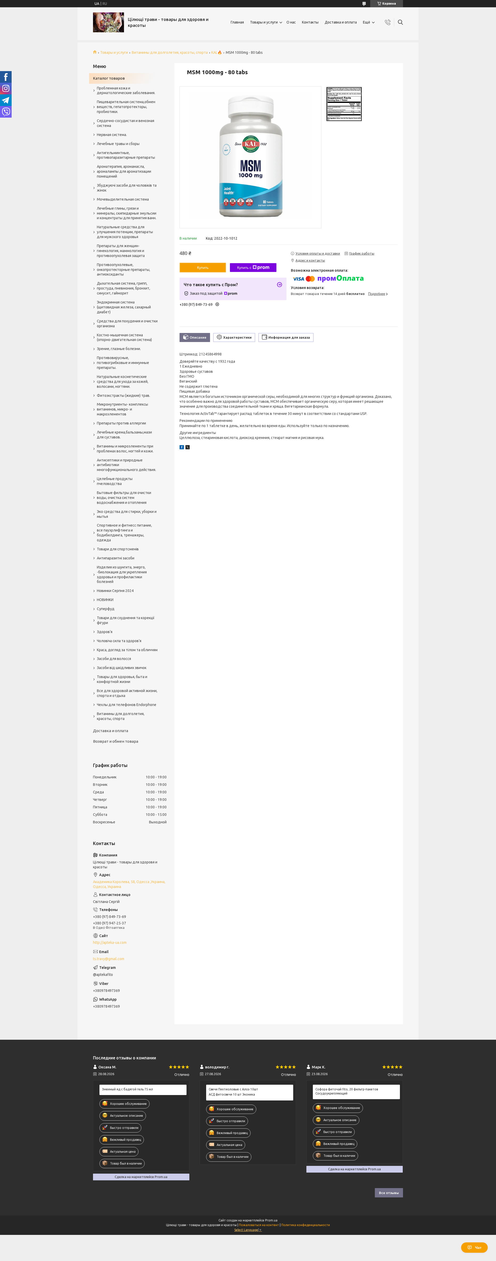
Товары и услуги (264, 22)
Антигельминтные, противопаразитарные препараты (126, 155)
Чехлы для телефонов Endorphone (126, 705)
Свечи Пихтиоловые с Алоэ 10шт (233, 1089)
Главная (237, 22)
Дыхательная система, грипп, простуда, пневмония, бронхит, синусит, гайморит (123, 288)
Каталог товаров (109, 78)
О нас (291, 22)
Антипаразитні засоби (115, 558)
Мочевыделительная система (123, 199)
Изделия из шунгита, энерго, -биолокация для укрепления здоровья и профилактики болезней (122, 574)
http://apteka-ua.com (110, 942)
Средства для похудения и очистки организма (127, 323)
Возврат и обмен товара (115, 741)
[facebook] (182, 448)
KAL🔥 (216, 52)
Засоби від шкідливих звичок (121, 668)
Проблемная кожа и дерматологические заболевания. (126, 90)
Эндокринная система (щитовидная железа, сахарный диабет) (124, 307)
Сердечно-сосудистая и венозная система (125, 123)
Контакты (310, 22)
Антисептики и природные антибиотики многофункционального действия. (126, 465)
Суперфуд (105, 609)
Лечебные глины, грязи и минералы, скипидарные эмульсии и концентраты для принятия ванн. (126, 213)
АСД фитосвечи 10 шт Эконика (232, 1094)
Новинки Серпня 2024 (115, 591)
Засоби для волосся (114, 659)
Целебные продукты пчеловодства (115, 481)
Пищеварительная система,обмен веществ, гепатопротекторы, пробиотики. (126, 107)
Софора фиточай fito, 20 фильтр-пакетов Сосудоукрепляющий (346, 1091)
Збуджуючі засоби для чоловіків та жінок (127, 187)
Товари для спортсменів (118, 549)
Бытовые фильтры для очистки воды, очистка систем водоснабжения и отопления (124, 498)
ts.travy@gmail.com (108, 959)
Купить (202, 267)
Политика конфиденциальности (305, 1225)
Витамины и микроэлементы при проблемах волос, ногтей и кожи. (125, 448)
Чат (478, 1247)
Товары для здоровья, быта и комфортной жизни (122, 679)
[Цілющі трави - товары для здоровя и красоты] (108, 22)
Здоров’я (104, 632)
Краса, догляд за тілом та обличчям (127, 650)
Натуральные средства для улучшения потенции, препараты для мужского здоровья (125, 232)
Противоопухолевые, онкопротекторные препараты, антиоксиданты (123, 270)
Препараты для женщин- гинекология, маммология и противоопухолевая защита (121, 251)
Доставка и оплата (341, 22)
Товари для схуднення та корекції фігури (125, 620)
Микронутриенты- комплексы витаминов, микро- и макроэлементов (122, 409)
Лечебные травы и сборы (118, 144)
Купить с (244, 267)
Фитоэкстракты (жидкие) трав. (123, 395)
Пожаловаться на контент (259, 1225)
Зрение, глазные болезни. (119, 349)
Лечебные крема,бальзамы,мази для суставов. (124, 434)
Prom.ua (271, 1220)
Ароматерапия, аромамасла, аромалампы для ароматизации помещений (124, 171)
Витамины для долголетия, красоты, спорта (170, 52)
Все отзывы (389, 1193)
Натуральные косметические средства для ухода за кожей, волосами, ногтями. (122, 382)
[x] (187, 448)
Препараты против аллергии (121, 423)
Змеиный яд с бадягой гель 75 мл (127, 1089)
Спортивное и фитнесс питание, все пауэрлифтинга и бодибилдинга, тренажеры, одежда (124, 532)
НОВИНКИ (105, 600)
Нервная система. (112, 135)
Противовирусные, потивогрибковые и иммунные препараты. (123, 363)
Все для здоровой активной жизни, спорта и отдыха (127, 693)
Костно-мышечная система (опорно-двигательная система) (124, 337)
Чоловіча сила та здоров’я (119, 641)
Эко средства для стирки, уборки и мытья (127, 514)
